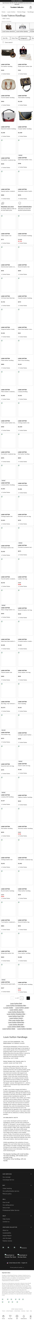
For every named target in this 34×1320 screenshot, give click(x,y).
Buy (4, 1185)
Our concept (6, 1177)
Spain (27, 1311)
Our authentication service (11, 1191)
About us (5, 1230)
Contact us (6, 1222)
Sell (4, 1199)
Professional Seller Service (11, 1210)
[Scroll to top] (28, 998)
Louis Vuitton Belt (16, 1003)
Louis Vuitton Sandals (24, 1029)
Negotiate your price (7, 207)
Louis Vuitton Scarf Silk (16, 1016)
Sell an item (6, 1208)
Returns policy (7, 1194)
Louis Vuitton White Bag (16, 1022)
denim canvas (24, 1139)
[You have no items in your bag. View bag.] (30, 7)
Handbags (30, 12)
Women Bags (21, 12)
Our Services (7, 1174)
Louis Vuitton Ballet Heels (16, 1027)
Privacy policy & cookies (16, 1267)
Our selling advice (8, 1205)
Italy (31, 1311)
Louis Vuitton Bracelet (16, 1025)
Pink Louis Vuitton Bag (16, 1020)
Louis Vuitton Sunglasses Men (16, 1006)
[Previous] (12, 998)
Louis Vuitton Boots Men (16, 1012)
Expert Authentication (25, 207)
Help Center (6, 1219)
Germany (23, 1311)
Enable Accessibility (17, 1)
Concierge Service (8, 1180)
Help (4, 1216)
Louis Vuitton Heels (8, 1029)
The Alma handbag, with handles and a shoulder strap (15, 1156)
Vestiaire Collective (10, 1227)
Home (3, 12)
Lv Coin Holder (8, 1008)
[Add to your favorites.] (15, 65)
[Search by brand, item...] (3, 7)
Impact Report (7, 1236)
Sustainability (7, 1233)
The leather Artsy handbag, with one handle (14, 1160)
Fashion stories (7, 1241)
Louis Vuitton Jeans (16, 1010)
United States (17, 1311)
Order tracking (7, 1188)
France (3, 1311)
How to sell (6, 1202)
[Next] (21, 998)
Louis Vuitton (11, 12)
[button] (30, 7)
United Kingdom (9, 1311)
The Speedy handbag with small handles (15, 1154)
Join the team (7, 1238)
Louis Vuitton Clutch (16, 1018)
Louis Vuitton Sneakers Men (16, 1014)
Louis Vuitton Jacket (22, 1008)
